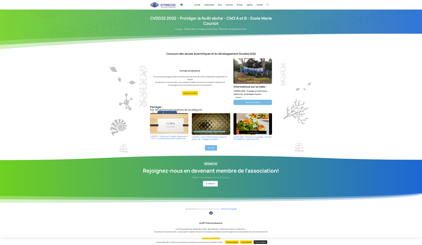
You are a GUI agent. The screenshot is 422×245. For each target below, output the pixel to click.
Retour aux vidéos (253, 102)
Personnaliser (260, 242)
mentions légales (229, 209)
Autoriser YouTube (190, 93)
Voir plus (211, 148)
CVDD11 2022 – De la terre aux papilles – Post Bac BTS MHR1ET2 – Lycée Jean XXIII (253, 138)
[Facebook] (181, 5)
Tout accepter (232, 242)
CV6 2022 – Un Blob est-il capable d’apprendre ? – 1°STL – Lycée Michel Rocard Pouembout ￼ (169, 137)
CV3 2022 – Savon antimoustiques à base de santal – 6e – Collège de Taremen (209, 138)
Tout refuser (246, 242)
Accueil (178, 29)
